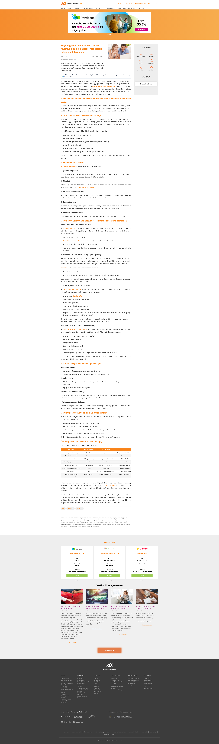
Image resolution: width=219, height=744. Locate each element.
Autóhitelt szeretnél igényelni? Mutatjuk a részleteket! (71, 607)
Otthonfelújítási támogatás (117, 686)
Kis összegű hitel (65, 696)
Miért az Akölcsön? (140, 4)
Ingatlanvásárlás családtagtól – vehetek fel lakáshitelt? (146, 607)
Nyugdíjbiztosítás (148, 683)
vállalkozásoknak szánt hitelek (75, 329)
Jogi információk (76, 732)
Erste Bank (96, 685)
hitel (63, 508)
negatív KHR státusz (86, 187)
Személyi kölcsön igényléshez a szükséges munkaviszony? (96, 607)
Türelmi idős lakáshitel (82, 688)
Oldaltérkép (153, 732)
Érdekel (77, 575)
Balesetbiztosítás (148, 680)
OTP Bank (96, 688)
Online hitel (63, 702)
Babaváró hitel (151, 70)
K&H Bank (96, 686)
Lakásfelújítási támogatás (117, 681)
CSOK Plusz (113, 683)
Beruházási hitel (131, 683)
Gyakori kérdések (133, 732)
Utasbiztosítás (147, 690)
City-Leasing (97, 680)
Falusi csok (113, 688)
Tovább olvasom (71, 642)
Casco (145, 686)
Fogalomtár (144, 732)
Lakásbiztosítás (147, 678)
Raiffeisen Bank (97, 691)
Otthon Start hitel (81, 683)
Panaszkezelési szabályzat (119, 732)
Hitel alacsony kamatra (66, 699)
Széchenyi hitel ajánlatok (133, 678)
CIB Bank (96, 678)
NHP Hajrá (130, 685)
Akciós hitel (63, 697)
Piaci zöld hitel (80, 685)
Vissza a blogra (109, 650)
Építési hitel (80, 694)
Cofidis (95, 683)
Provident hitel (97, 690)
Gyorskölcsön (140, 70)
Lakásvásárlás (80, 680)
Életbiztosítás (147, 681)
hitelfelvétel (80, 508)
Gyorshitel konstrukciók (71, 241)
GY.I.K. (150, 4)
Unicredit (96, 693)
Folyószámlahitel (131, 681)
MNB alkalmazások (109, 734)
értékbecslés (77, 296)
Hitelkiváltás (151, 63)
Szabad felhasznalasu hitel (67, 689)
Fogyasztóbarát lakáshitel (83, 681)
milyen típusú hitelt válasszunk (103, 86)
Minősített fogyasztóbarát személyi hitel (67, 683)
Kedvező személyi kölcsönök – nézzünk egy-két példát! (121, 607)
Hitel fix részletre (64, 700)
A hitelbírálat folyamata (69, 166)
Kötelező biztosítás (148, 685)
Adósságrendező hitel (82, 696)
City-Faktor (96, 681)
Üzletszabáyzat (88, 732)
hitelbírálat (70, 508)
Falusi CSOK (80, 697)
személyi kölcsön (68, 228)
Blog (155, 4)
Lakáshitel (140, 63)
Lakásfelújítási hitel (81, 693)
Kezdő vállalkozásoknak (133, 680)
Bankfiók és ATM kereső (125, 4)
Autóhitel (64, 268)
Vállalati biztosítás (148, 688)
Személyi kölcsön (140, 56)
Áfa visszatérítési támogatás (117, 690)
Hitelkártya (63, 694)
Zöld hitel (79, 686)
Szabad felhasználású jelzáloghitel (82, 690)
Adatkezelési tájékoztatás (102, 732)
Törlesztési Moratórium (66, 704)
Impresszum (66, 732)
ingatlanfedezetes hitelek (72, 289)
